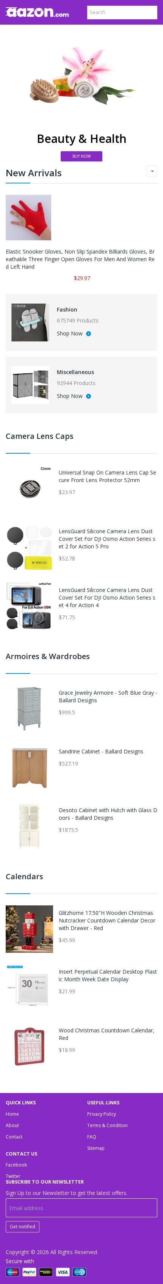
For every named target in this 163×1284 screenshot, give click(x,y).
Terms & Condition (107, 1125)
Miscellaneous (75, 372)
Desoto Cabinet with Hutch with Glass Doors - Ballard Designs (108, 813)
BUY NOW (81, 156)
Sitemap (96, 1148)
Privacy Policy (101, 1114)
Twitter (13, 1176)
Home (12, 1114)
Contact (14, 1137)
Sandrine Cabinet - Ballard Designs (101, 751)
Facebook (16, 1165)
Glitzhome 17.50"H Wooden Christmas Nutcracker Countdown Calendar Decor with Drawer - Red (107, 920)
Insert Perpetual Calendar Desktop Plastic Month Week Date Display (108, 975)
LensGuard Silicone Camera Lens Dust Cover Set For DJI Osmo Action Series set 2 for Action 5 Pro (107, 539)
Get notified (22, 1226)
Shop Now (70, 334)
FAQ (91, 1137)
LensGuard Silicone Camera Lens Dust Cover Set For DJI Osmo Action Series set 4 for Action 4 (107, 597)
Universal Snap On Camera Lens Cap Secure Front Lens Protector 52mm (107, 476)
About (12, 1125)
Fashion (67, 309)
